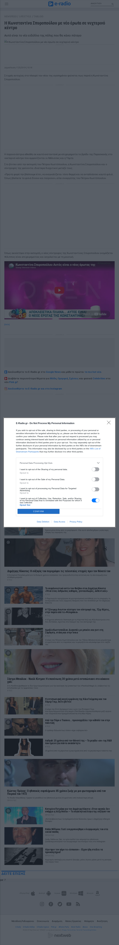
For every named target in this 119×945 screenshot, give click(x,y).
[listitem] (59, 462)
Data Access (59, 522)
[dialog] (59, 472)
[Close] (109, 423)
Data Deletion (43, 522)
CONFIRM (38, 511)
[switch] (95, 469)
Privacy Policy (76, 522)
